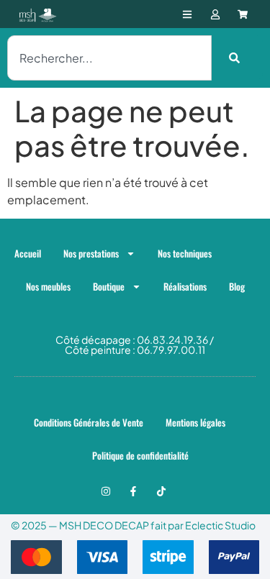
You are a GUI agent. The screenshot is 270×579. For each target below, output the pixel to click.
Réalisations (185, 286)
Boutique (109, 286)
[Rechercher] (237, 58)
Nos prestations (91, 253)
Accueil (27, 253)
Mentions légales (195, 422)
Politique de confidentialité (140, 455)
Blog (237, 286)
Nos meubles (48, 286)
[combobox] (109, 58)
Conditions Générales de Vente (88, 422)
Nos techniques (185, 253)
